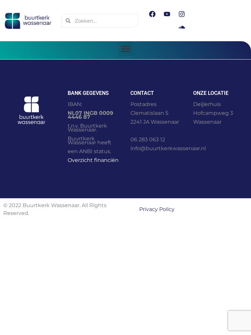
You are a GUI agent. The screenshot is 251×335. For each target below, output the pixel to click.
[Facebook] (152, 14)
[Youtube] (167, 14)
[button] (125, 48)
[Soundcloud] (181, 27)
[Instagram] (181, 14)
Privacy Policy (157, 209)
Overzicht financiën (93, 160)
